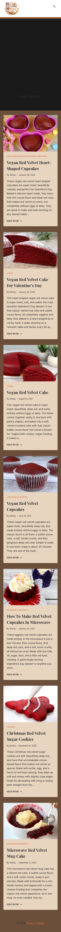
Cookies (11, 727)
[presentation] (30, 133)
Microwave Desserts (18, 610)
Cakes (10, 273)
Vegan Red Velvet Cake (27, 392)
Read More (14, 221)
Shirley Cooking (35, 923)
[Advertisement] (30, 49)
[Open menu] (53, 11)
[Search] (54, 6)
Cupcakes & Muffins (36, 156)
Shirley (13, 175)
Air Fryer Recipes (15, 156)
